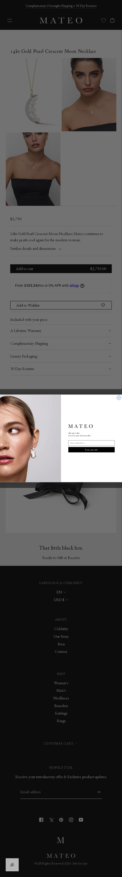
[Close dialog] (119, 398)
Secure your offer (91, 449)
